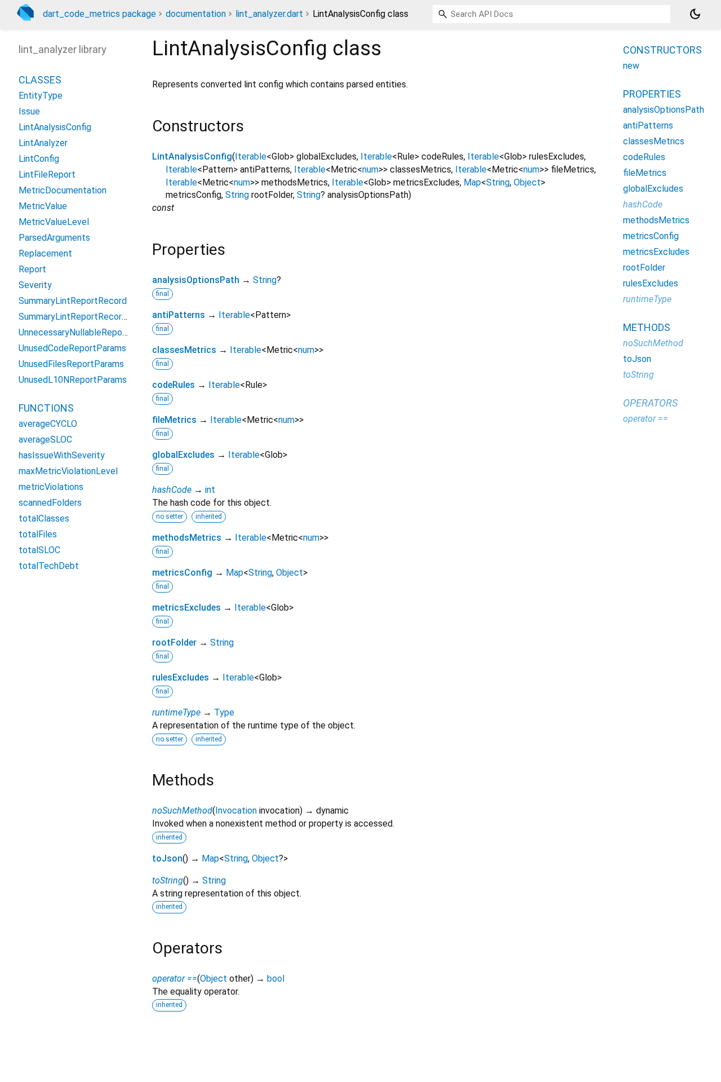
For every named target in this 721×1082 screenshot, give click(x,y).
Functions (46, 408)
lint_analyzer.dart (269, 13)
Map (472, 182)
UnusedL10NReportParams (73, 380)
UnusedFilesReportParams (71, 364)
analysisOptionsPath (195, 280)
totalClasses (44, 519)
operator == (174, 978)
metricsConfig (182, 572)
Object (527, 182)
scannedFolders (50, 503)
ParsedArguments (54, 238)
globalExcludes (183, 454)
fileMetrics (174, 419)
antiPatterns (178, 315)
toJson (167, 858)
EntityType (41, 96)
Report (32, 269)
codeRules (173, 384)
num (370, 169)
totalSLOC (39, 550)
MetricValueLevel (54, 222)
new (631, 65)
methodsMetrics (186, 537)
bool (275, 978)
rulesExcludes (180, 677)
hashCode (172, 489)
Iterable (250, 156)
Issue (29, 112)
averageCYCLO (48, 424)
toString (167, 880)
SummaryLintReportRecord (73, 301)
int (210, 489)
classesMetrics (184, 350)
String (498, 182)
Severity (35, 285)
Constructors (662, 50)
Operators (650, 403)
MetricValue (43, 206)
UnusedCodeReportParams (72, 348)
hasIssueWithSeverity (62, 456)
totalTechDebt (49, 566)
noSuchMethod (182, 810)
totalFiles (38, 534)
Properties (652, 94)
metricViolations (51, 487)
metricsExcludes (186, 607)
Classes (40, 80)
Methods (646, 327)
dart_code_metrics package (99, 13)
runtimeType (176, 712)
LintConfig (39, 159)
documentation (196, 13)
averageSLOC (45, 440)
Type (224, 712)
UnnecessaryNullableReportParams (89, 333)
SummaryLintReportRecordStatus (86, 317)
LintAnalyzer (43, 143)
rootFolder (174, 642)
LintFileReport (47, 175)
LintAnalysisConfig (192, 156)
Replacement (45, 254)
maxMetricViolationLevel (68, 471)
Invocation (236, 810)
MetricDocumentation (62, 191)
